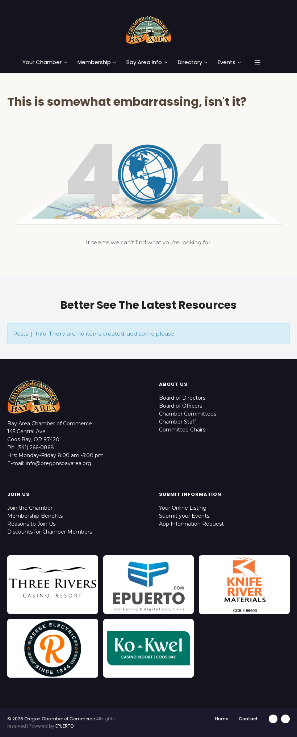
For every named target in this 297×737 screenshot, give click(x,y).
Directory (190, 62)
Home (222, 719)
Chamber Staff (177, 421)
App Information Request (191, 524)
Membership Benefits (35, 516)
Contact (248, 719)
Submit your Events (184, 516)
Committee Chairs (182, 429)
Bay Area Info (144, 62)
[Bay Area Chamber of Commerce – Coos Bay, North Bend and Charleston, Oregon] (148, 29)
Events (226, 62)
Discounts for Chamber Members (49, 531)
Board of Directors (182, 398)
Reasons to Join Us (31, 524)
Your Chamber (42, 62)
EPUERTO (64, 726)
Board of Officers (180, 406)
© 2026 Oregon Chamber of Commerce (51, 719)
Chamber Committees (187, 413)
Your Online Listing (182, 508)
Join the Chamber (30, 508)
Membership (94, 62)
